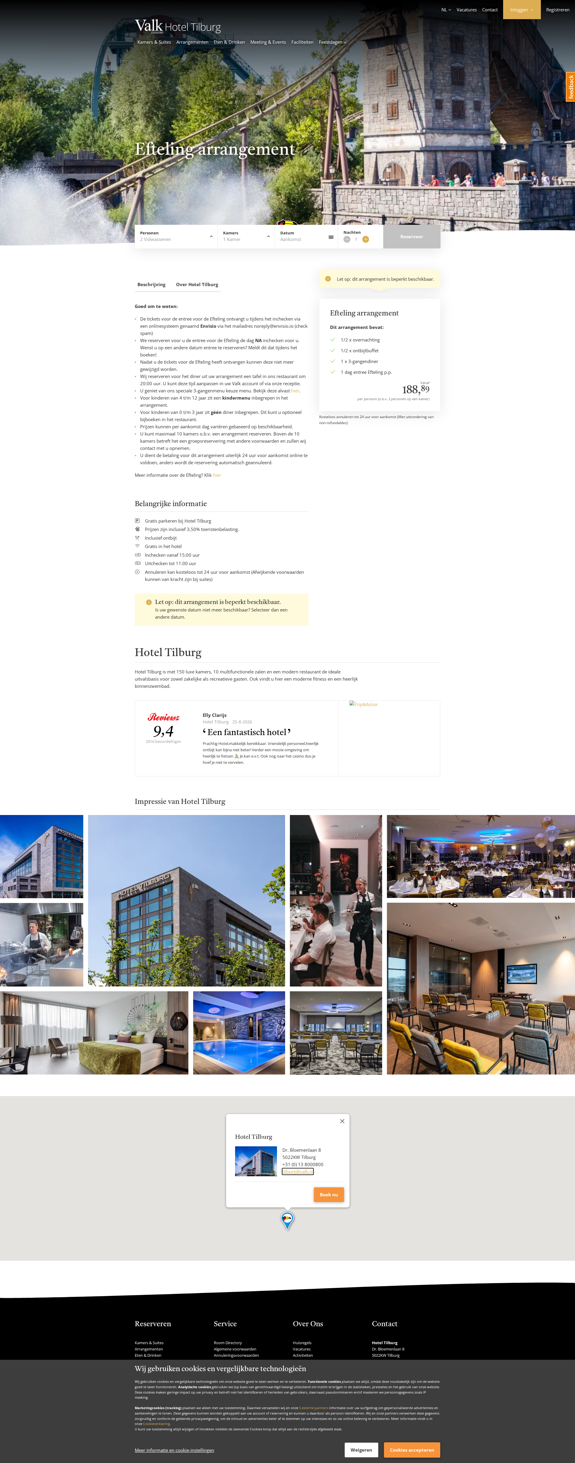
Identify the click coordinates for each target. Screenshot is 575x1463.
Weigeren (361, 1450)
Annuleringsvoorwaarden (236, 1355)
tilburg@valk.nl (297, 1171)
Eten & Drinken (229, 42)
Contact (490, 10)
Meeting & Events (268, 42)
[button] (287, 1221)
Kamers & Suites (154, 42)
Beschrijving (151, 284)
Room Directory (228, 1342)
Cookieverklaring (156, 1423)
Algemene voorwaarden (235, 1349)
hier (295, 391)
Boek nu (329, 1195)
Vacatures (467, 10)
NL (444, 10)
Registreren (558, 10)
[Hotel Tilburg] (178, 32)
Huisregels (302, 1342)
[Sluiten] (342, 1121)
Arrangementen (192, 42)
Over (197, 284)
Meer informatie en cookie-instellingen (174, 1450)
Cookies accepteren (412, 1450)
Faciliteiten (302, 42)
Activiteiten (303, 1355)
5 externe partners (313, 1408)
